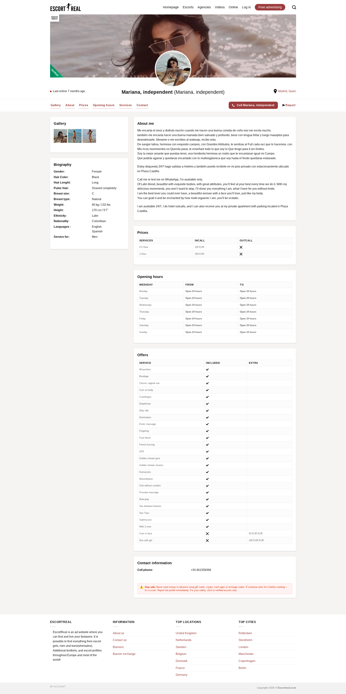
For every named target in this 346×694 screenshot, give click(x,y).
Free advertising (270, 7)
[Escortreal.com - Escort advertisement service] (65, 7)
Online (233, 7)
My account (58, 686)
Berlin (242, 667)
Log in (246, 7)
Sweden (181, 647)
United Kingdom (186, 633)
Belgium (181, 653)
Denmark (181, 660)
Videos (220, 7)
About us (118, 633)
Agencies (204, 7)
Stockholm (245, 640)
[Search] (294, 7)
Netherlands (183, 640)
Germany (181, 674)
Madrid (282, 91)
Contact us (120, 640)
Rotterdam (245, 633)
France (180, 667)
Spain (292, 91)
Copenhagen (247, 660)
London (243, 647)
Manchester (246, 653)
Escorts (188, 7)
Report (290, 105)
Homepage (171, 7)
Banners (118, 647)
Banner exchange (124, 653)
